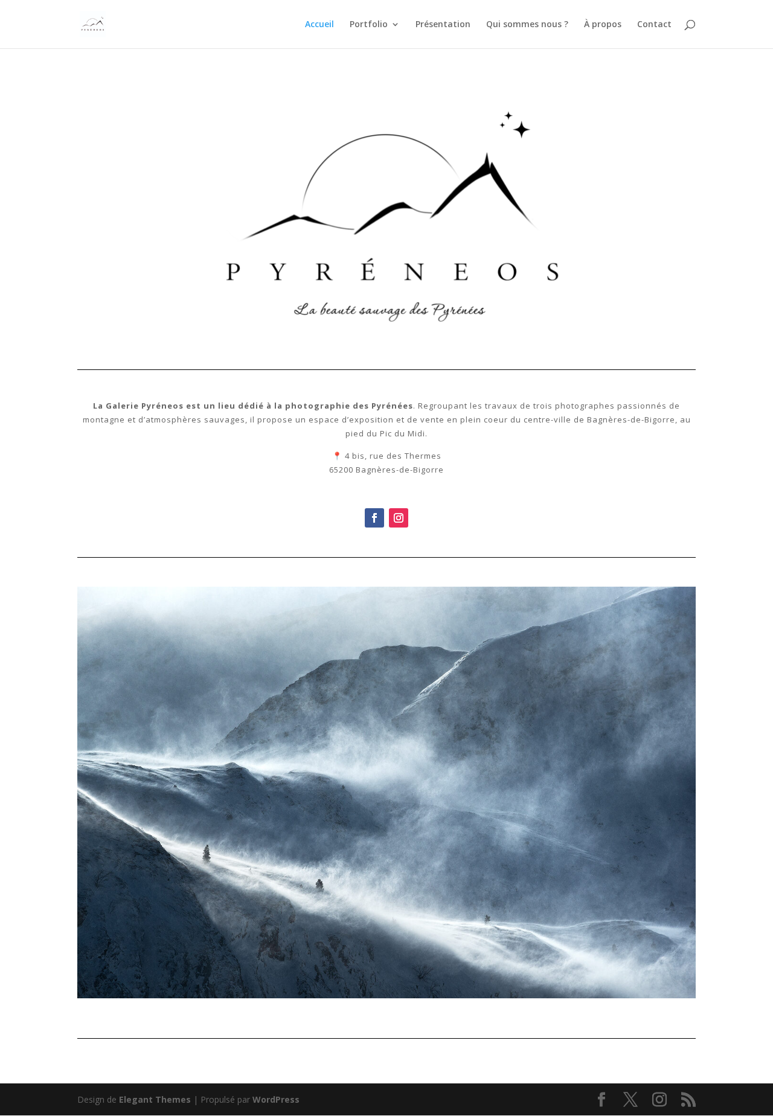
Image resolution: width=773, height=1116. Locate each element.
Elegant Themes (155, 1099)
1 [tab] (331, 1012)
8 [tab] (428, 1012)
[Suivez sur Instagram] (398, 518)
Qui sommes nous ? (527, 25)
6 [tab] (400, 1012)
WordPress (276, 1099)
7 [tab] (414, 1012)
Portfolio (369, 25)
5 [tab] (386, 1012)
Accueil (319, 25)
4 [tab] (373, 1012)
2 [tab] (345, 1012)
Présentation (442, 25)
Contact (654, 25)
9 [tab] (442, 1012)
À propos (602, 25)
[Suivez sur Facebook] (374, 518)
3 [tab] (359, 1012)
